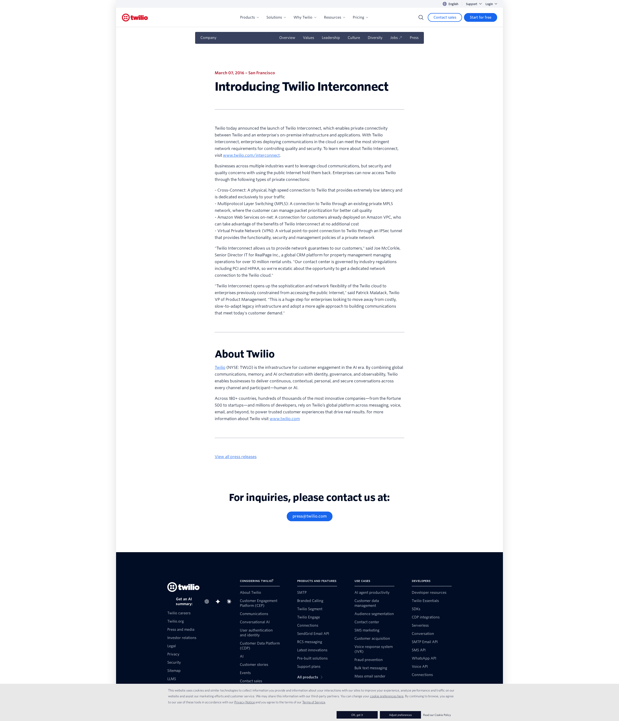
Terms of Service (313, 702)
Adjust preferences (400, 714)
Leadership (331, 38)
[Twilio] (135, 17)
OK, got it (357, 714)
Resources (332, 17)
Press (414, 38)
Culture (354, 38)
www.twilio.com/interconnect (251, 155)
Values (308, 38)
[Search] (421, 17)
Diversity (375, 38)
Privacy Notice (244, 702)
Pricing (358, 17)
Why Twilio (303, 17)
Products (247, 17)
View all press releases (236, 456)
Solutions (274, 17)
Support (471, 4)
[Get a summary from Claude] (230, 601)
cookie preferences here (387, 696)
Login (489, 4)
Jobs (394, 38)
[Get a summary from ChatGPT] (208, 601)
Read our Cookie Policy (437, 714)
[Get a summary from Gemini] (219, 601)
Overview (287, 38)
